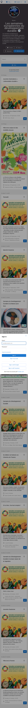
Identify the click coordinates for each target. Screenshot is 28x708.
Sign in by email (14, 358)
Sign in (14, 355)
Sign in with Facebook (14, 368)
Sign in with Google (14, 364)
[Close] (26, 335)
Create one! (21, 371)
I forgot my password (6, 352)
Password (4, 346)
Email (3, 340)
